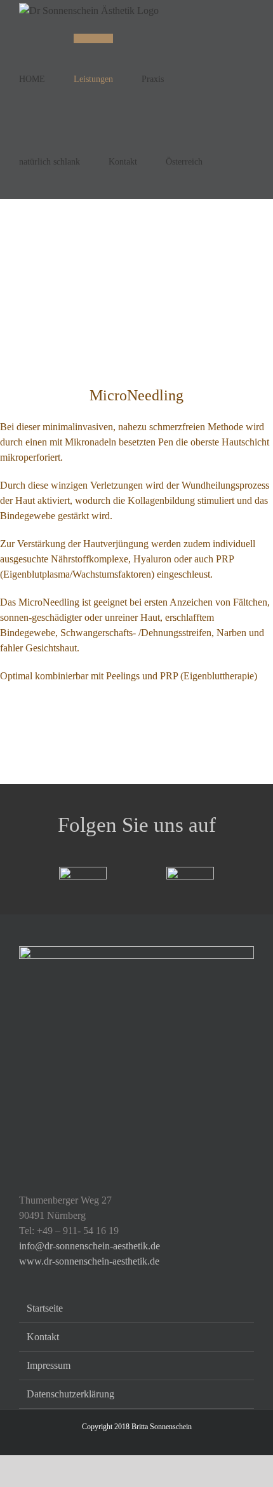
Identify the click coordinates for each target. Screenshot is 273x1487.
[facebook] (83, 871)
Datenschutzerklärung (70, 1394)
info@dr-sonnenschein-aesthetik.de (89, 1245)
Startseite (45, 1308)
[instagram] (190, 871)
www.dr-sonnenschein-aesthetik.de (89, 1261)
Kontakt (43, 1336)
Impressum (48, 1365)
